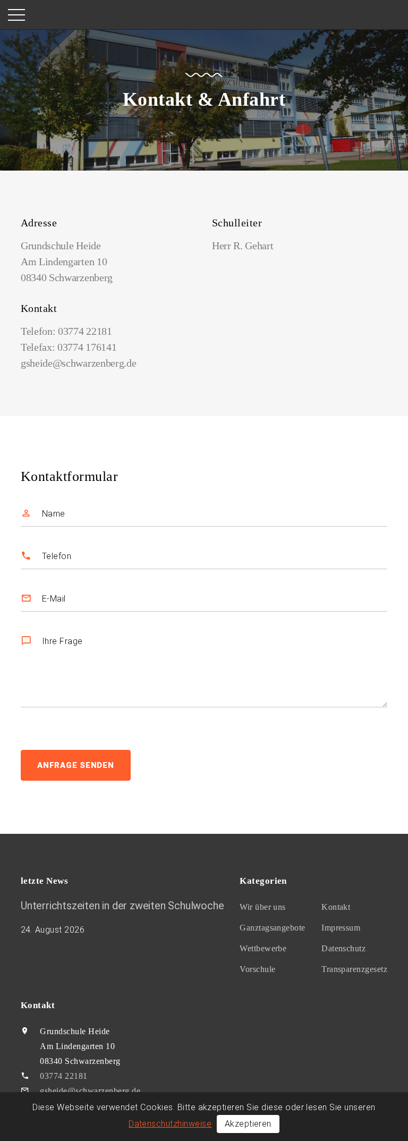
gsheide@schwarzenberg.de (78, 363)
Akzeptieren (248, 1124)
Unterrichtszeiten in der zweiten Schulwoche (122, 905)
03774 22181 (85, 331)
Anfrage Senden (75, 765)
